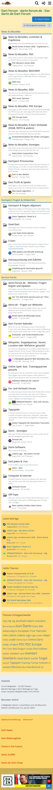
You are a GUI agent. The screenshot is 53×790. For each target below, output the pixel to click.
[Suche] (36, 3)
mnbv (5, 639)
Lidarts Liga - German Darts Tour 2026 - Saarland (28, 593)
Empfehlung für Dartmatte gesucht (27, 268)
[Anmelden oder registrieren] (43, 3)
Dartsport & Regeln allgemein (24, 205)
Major (46, 635)
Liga (33, 635)
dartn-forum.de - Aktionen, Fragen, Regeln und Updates (27, 284)
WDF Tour (16, 82)
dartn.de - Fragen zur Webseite (25, 304)
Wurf (24, 667)
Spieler (6, 653)
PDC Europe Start (19, 117)
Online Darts (35, 639)
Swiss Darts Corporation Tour (25, 153)
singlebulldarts (12, 527)
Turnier (35, 662)
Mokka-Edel (11, 543)
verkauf (7, 667)
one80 (12, 639)
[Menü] (49, 3)
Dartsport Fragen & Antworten (18, 200)
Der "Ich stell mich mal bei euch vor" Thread (31, 297)
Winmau (16, 667)
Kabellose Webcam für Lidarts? (25, 380)
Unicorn (44, 662)
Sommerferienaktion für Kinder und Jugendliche (31, 137)
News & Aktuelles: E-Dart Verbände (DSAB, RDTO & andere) (27, 126)
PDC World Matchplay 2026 (19, 600)
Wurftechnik (33, 667)
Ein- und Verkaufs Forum (22, 388)
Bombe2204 (11, 549)
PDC (22, 644)
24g (13, 621)
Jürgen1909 (11, 533)
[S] (42, 667)
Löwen (39, 635)
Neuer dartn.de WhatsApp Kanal (26, 315)
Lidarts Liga (24, 635)
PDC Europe (33, 644)
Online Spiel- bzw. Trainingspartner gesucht (27, 368)
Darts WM (37, 626)
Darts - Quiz (17, 468)
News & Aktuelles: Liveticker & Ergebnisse (25, 38)
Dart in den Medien (20, 174)
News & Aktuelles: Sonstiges (23, 144)
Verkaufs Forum (19, 486)
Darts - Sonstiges (17, 430)
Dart (19, 626)
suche (34, 658)
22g (5, 620)
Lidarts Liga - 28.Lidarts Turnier (26, 453)
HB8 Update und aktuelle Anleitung (27, 252)
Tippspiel (15, 662)
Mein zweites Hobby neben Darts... (27, 505)
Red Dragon (19, 648)
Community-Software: (26, 772)
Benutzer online (9, 699)
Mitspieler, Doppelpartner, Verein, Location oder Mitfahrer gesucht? (27, 344)
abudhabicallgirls (25, 620)
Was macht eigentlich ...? (23, 191)
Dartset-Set (17, 439)
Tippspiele (14, 409)
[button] (49, 25)
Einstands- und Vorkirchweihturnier (28, 334)
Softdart (43, 648)
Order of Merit (10, 644)
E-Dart (11, 240)
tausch (6, 662)
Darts (27, 625)
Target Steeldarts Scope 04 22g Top (22, 587)
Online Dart (21, 639)
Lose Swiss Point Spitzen (23, 233)
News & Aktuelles (11, 31)
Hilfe (5, 635)
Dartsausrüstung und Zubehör (25, 259)
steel (22, 653)
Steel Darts (23, 658)
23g (9, 620)
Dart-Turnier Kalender (20, 323)
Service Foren (8, 277)
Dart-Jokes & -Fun (18, 461)
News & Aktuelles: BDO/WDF (24, 70)
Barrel (6, 626)
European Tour (27, 631)
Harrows (41, 631)
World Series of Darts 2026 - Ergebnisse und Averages (31, 46)
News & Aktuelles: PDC (20, 54)
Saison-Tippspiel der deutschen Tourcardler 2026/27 (31, 423)
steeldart (31, 653)
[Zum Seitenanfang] (49, 786)
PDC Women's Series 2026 (23, 63)
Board (12, 626)
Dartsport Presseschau (21, 161)
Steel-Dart (13, 224)
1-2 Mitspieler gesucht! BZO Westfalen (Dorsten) (31, 359)
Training (25, 662)
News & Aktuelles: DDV (21, 89)
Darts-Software (16, 447)
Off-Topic (13, 494)
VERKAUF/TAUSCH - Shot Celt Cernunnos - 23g (33, 402)
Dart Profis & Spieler (19, 182)
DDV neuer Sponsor (20, 98)
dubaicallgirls (10, 630)
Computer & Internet (19, 475)
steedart (14, 653)
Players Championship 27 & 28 (20, 573)
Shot (35, 648)
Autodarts (40, 620)
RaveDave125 (12, 556)
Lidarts (12, 635)
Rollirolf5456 (33, 691)
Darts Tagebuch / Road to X (24, 216)
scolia (29, 648)
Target (43, 658)
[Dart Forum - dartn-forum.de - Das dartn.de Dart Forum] (6, 3)
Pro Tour (7, 648)
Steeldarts (10, 658)
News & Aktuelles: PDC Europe (25, 106)
